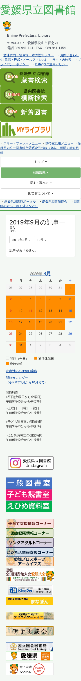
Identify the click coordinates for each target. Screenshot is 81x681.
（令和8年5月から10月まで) (26, 382)
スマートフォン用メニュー (22, 143)
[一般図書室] (29, 483)
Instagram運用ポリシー (51, 64)
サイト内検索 (61, 59)
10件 (41, 239)
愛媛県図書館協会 (54, 201)
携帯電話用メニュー (59, 143)
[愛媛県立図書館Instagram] (31, 462)
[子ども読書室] (29, 494)
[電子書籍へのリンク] (30, 589)
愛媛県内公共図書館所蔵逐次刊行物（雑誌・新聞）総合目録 (40, 147)
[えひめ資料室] (29, 506)
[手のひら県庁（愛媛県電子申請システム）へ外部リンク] (30, 668)
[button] (41, 171)
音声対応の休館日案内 (21, 371)
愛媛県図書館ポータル (20, 201)
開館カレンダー (17, 377)
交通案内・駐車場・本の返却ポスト (28, 55)
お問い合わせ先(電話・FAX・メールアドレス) (39, 57)
